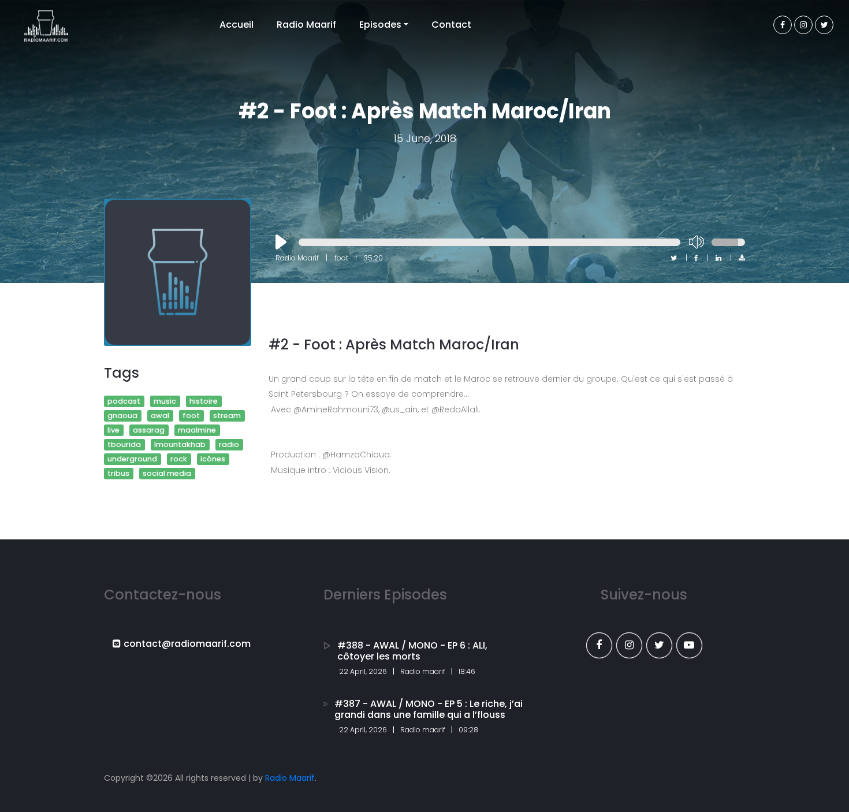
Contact (451, 24)
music (165, 401)
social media (167, 473)
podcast (123, 401)
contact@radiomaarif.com (187, 643)
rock (178, 459)
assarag (149, 430)
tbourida (124, 444)
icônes (212, 459)
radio (229, 444)
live (113, 430)
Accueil (236, 24)
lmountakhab (180, 444)
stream (227, 415)
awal (160, 415)
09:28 (468, 730)
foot (191, 415)
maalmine (197, 430)
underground (132, 459)
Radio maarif (422, 671)
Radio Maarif (306, 24)
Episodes (380, 24)
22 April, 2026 (363, 671)
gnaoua (122, 415)
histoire (203, 401)
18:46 (467, 671)
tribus (118, 473)
